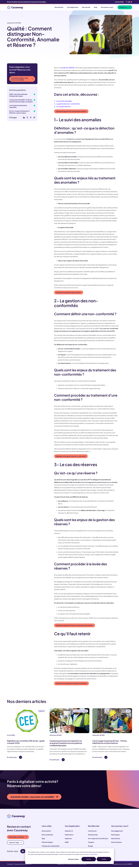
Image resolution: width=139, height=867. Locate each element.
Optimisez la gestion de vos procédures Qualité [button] (71, 111)
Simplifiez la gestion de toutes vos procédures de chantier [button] (74, 625)
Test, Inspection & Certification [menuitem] (98, 838)
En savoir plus (12, 757)
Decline (104, 859)
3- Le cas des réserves (62, 106)
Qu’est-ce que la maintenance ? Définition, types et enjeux (19, 112)
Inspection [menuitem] (68, 838)
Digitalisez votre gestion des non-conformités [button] (70, 456)
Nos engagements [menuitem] (117, 831)
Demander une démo (16, 837)
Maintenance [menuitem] (69, 835)
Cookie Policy (93, 854)
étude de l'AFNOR (67, 68)
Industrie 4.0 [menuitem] (69, 831)
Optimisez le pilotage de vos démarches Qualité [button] (71, 683)
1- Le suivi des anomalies (63, 101)
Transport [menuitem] (91, 842)
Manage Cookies (73, 859)
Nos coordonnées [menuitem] (47, 835)
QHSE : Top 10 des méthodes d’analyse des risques (18, 95)
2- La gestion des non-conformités (67, 104)
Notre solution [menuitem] (46, 831)
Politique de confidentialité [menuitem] (50, 846)
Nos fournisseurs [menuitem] (116, 842)
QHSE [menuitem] (67, 842)
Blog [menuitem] (43, 838)
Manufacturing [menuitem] (92, 835)
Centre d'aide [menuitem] (119, 2)
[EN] (131, 2)
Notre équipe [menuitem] (115, 835)
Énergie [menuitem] (90, 846)
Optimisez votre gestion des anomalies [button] (68, 292)
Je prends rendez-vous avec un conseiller (19, 79)
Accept (89, 859)
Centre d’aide (14, 842)
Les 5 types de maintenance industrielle (18, 106)
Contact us (123, 7)
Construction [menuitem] (92, 831)
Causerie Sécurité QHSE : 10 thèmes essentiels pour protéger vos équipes (21, 101)
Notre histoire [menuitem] (115, 838)
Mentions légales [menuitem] (47, 842)
